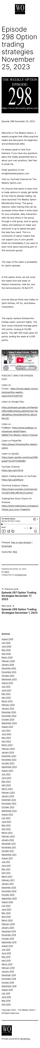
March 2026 (7, 657)
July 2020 (6, 906)
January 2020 (8, 928)
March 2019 (7, 964)
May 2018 (6, 1000)
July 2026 (6, 643)
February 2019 (8, 968)
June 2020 (6, 909)
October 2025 (8, 676)
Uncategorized (20, 575)
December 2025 (9, 668)
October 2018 (8, 982)
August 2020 (7, 902)
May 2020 (6, 913)
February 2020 (8, 924)
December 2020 (9, 887)
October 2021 (8, 851)
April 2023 (6, 785)
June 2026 (6, 646)
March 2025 (7, 701)
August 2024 (7, 727)
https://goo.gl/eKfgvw (12, 479)
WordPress (25, 1039)
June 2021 (6, 865)
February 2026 (8, 661)
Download (7, 546)
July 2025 (6, 686)
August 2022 (7, 814)
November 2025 (9, 672)
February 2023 (8, 792)
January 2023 (8, 796)
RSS (15, 552)
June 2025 (6, 690)
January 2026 (8, 665)
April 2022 (6, 829)
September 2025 (9, 679)
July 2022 (6, 818)
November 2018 (9, 979)
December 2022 (9, 800)
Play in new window (21, 542)
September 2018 (9, 986)
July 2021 (6, 862)
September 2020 (9, 898)
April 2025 (6, 697)
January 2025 (8, 708)
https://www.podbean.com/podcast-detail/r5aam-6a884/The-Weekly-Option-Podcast (20, 431)
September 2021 (9, 854)
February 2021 (8, 880)
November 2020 (9, 891)
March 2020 (7, 920)
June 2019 (6, 953)
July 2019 (6, 949)
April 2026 (6, 654)
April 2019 (6, 960)
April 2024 (6, 741)
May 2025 (6, 694)
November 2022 (9, 803)
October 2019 (8, 938)
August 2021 (7, 858)
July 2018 (6, 993)
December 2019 (9, 931)
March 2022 (7, 833)
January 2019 (8, 971)
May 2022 (6, 825)
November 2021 (9, 847)
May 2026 (6, 650)
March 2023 (7, 789)
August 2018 (7, 990)
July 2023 (6, 774)
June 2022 (6, 822)
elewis (6, 572)
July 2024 (6, 730)
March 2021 (7, 876)
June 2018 (6, 997)
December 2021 (9, 843)
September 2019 (9, 942)
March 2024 (7, 745)
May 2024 (6, 738)
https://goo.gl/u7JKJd (12, 470)
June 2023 (6, 778)
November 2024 (9, 716)
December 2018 (9, 975)
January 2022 (8, 840)
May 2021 (6, 869)
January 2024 (8, 752)
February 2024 (8, 749)
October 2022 (8, 807)
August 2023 (7, 770)
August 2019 (7, 946)
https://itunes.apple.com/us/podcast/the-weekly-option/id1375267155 (20, 392)
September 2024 (9, 723)
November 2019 (9, 935)
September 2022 (9, 811)
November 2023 (9, 759)
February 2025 (8, 705)
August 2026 (7, 639)
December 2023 (9, 756)
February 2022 (8, 836)
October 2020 (8, 895)
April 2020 (6, 917)
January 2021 (8, 884)
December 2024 (9, 712)
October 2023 (8, 763)
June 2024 (6, 734)
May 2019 (6, 957)
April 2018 (6, 1004)
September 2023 (9, 767)
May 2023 (6, 781)
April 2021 (6, 873)
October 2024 (8, 719)
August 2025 (7, 683)
